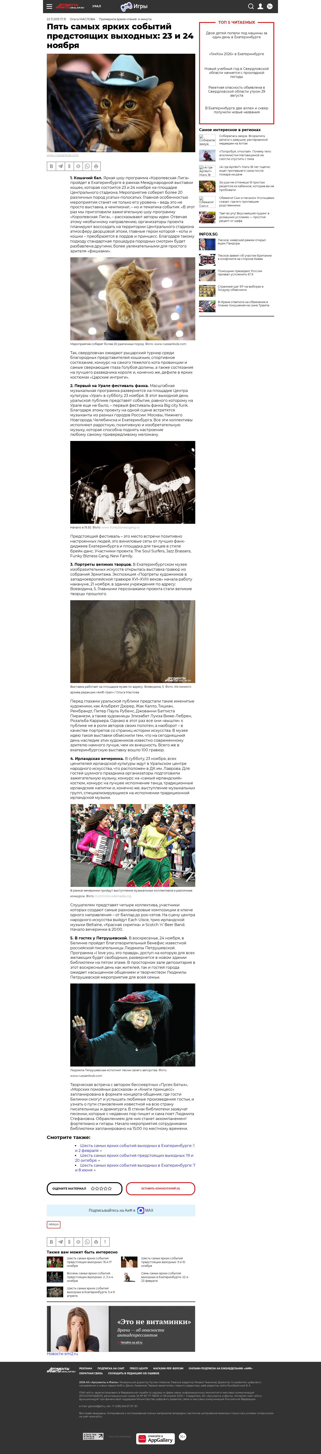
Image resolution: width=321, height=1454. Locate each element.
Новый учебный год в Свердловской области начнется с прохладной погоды (236, 73)
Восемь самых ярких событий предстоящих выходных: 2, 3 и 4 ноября (90, 1277)
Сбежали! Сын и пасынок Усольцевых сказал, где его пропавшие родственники (246, 201)
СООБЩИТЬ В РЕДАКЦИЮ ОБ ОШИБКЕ (133, 1373)
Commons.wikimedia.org (113, 896)
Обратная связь (91, 1373)
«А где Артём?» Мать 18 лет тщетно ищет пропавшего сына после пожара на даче (244, 170)
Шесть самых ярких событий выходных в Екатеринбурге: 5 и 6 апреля (91, 1292)
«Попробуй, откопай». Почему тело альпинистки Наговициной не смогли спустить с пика (245, 155)
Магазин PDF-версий (168, 1368)
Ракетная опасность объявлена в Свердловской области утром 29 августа (236, 92)
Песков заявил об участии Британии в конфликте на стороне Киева (245, 257)
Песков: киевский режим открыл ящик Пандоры (242, 242)
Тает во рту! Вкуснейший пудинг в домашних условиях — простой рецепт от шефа (244, 217)
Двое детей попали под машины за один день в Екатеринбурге (236, 35)
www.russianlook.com (63, 155)
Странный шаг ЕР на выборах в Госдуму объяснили (240, 288)
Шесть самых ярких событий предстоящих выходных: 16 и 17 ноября (89, 1262)
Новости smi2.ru (62, 1353)
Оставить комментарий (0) (160, 1188)
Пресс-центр (139, 1368)
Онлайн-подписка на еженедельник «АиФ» (221, 1368)
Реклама (85, 1368)
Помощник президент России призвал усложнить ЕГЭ (240, 273)
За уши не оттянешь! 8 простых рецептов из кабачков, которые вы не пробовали (246, 186)
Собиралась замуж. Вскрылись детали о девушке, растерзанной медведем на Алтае (243, 139)
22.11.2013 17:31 (56, 19)
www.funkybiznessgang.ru (121, 527)
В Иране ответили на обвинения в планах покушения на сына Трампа (243, 303)
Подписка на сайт (111, 1368)
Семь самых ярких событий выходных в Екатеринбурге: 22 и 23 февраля (164, 1277)
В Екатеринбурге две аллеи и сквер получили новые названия (236, 110)
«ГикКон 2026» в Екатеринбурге (236, 54)
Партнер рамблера (120, 1436)
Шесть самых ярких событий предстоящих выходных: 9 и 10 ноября (163, 1262)
